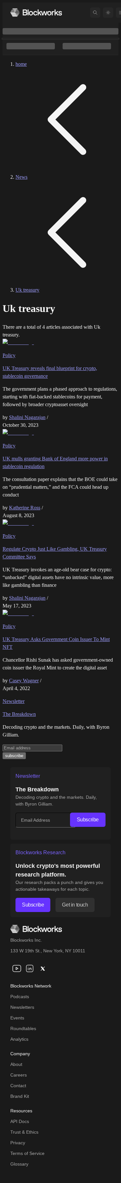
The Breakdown (19, 714)
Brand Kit (19, 1096)
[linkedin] (29, 968)
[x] (42, 968)
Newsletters (22, 1007)
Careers (18, 1075)
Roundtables (23, 1028)
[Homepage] (36, 12)
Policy (9, 355)
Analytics (19, 1039)
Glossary (19, 1164)
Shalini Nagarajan (27, 417)
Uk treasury (27, 290)
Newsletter (14, 701)
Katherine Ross (24, 507)
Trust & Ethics (24, 1132)
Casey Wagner (24, 680)
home (21, 64)
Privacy (17, 1142)
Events (17, 1017)
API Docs (19, 1121)
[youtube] (16, 968)
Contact (18, 1085)
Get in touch (75, 904)
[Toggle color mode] (108, 12)
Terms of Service (27, 1153)
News (21, 177)
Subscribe (88, 819)
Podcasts (19, 996)
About (16, 1064)
